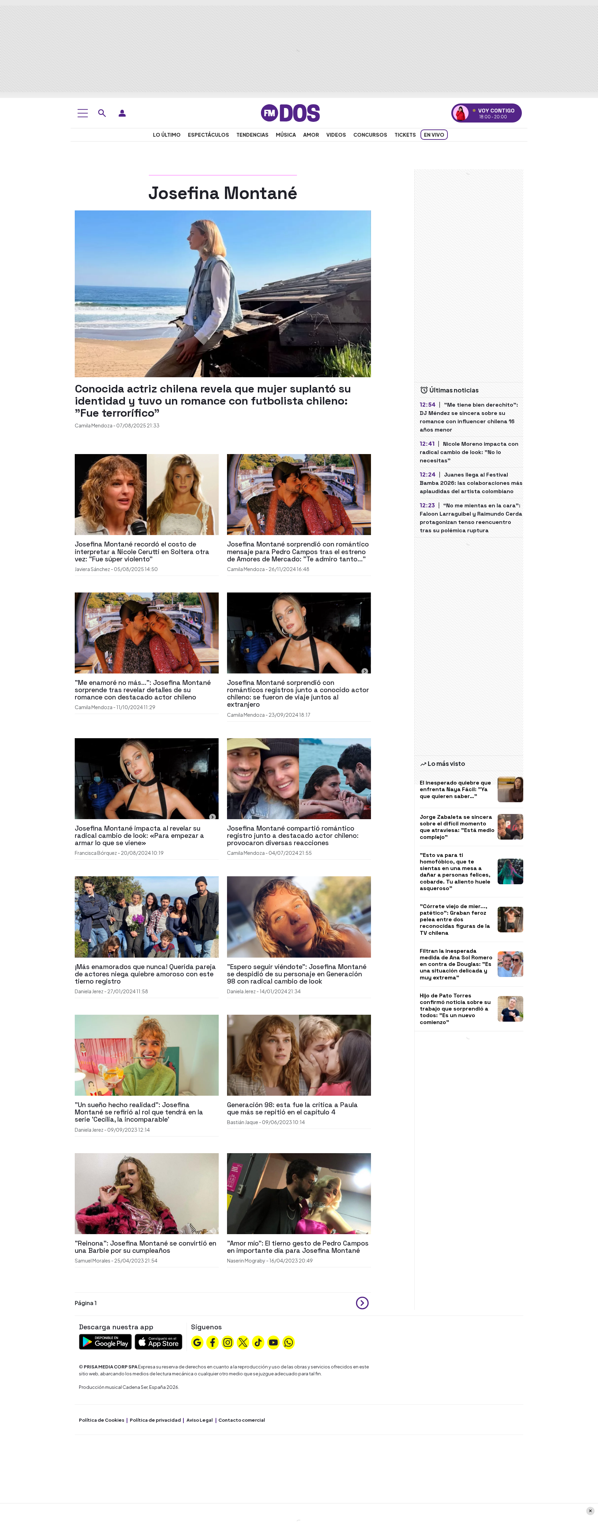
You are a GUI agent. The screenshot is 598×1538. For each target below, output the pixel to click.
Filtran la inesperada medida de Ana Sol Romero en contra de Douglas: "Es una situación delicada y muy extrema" (456, 964)
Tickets (405, 135)
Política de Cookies (101, 1420)
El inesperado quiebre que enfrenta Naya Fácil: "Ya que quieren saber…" (455, 789)
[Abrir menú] (82, 113)
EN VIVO (434, 135)
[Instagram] (228, 1342)
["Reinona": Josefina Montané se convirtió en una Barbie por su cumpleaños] (147, 1192)
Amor (311, 135)
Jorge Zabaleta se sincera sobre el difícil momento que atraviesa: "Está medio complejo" (457, 827)
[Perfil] (122, 113)
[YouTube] (273, 1342)
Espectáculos (208, 135)
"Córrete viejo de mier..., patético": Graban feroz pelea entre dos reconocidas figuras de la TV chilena (455, 920)
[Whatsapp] (288, 1342)
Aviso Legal (200, 1420)
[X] (243, 1342)
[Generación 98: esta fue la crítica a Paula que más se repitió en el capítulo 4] (299, 1054)
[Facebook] (212, 1342)
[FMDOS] (290, 112)
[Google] (197, 1342)
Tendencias (252, 135)
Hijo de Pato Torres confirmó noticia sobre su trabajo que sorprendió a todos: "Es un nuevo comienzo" (455, 1009)
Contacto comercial (241, 1420)
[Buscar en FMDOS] (102, 113)
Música (286, 135)
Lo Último (167, 135)
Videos (336, 135)
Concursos (370, 135)
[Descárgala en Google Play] (105, 1341)
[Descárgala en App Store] (158, 1341)
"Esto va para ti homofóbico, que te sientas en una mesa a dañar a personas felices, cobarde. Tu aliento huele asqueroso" (455, 871)
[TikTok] (258, 1342)
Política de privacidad (155, 1420)
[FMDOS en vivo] (461, 113)
